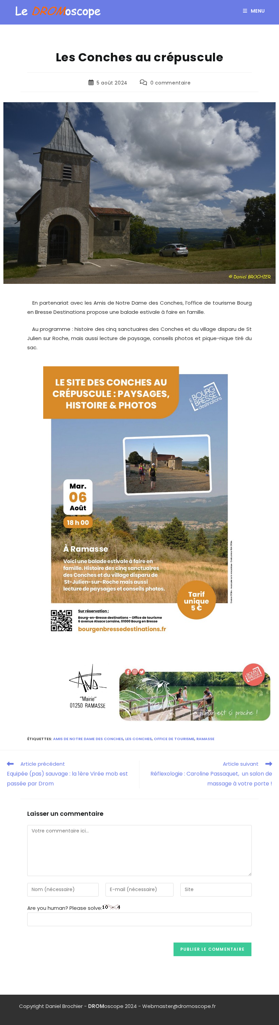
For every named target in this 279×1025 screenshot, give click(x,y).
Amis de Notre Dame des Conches (88, 738)
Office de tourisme (174, 738)
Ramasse (205, 738)
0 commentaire (170, 82)
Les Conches (138, 738)
